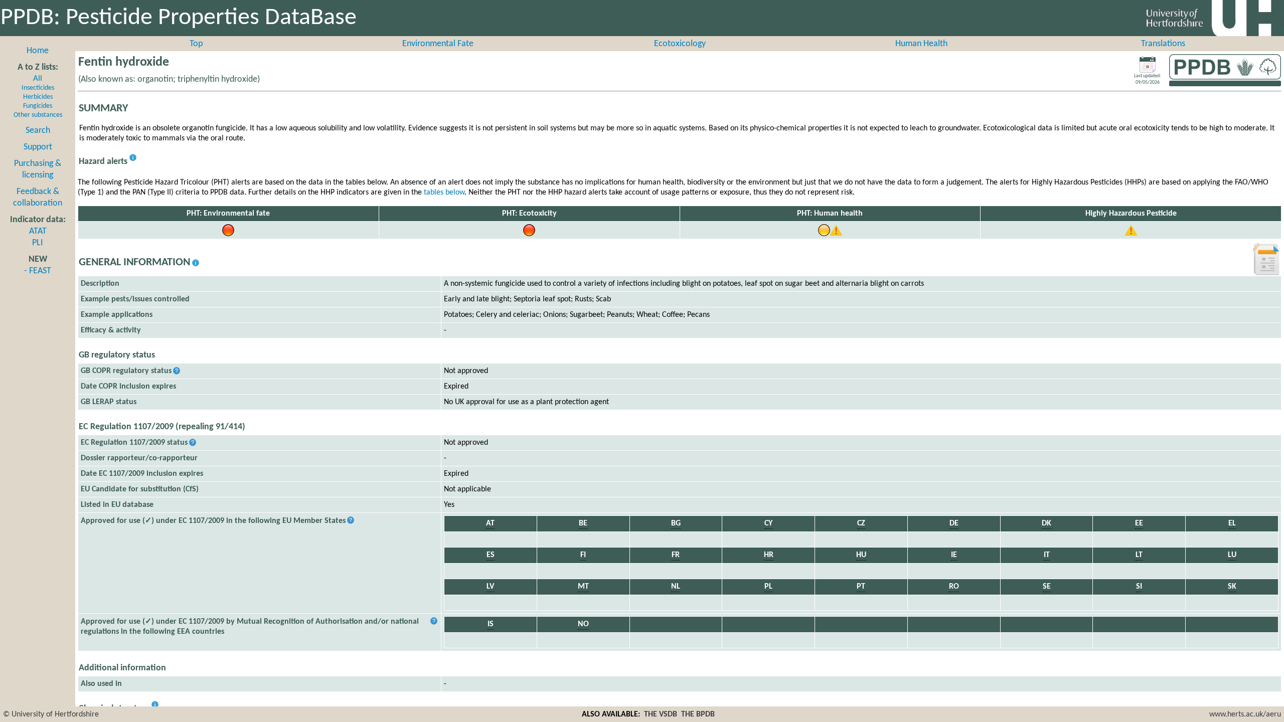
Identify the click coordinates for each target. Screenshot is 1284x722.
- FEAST (37, 271)
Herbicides (38, 97)
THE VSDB (660, 714)
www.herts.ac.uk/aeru (1245, 714)
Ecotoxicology (680, 44)
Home (38, 51)
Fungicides (37, 106)
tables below (444, 193)
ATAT (38, 231)
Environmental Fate (437, 44)
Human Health (921, 44)
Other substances (38, 115)
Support (38, 147)
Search (38, 130)
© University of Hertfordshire (51, 714)
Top (196, 44)
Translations (1163, 44)
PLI (37, 243)
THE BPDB (698, 714)
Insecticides (38, 88)
